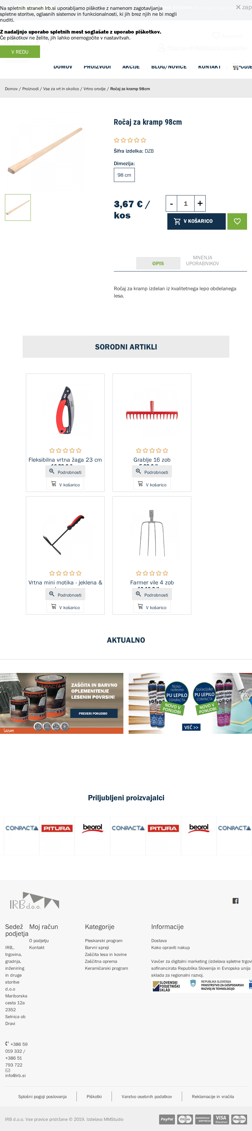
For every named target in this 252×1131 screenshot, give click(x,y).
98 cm (124, 175)
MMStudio (113, 1119)
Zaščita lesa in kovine (106, 954)
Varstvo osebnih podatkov (147, 1096)
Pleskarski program (103, 940)
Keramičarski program (106, 968)
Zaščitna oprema (101, 961)
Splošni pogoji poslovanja (42, 1096)
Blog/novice (169, 66)
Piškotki (94, 1096)
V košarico (198, 221)
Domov (62, 66)
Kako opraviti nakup (170, 947)
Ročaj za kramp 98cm (130, 88)
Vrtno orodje (95, 88)
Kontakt (209, 66)
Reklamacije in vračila (213, 1096)
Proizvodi (97, 66)
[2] (123, 140)
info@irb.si (15, 1075)
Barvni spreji (97, 947)
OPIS (158, 263)
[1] (117, 140)
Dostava (159, 940)
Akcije (131, 66)
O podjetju (39, 940)
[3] (130, 140)
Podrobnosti (69, 472)
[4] (137, 140)
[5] (143, 140)
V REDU (20, 52)
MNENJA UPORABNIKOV (202, 260)
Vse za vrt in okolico (61, 88)
